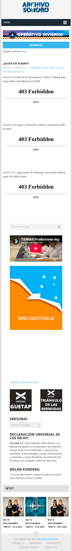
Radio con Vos (56, 67)
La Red (44, 67)
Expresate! (53, 543)
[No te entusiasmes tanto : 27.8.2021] (13, 506)
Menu (6, 22)
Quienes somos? (29, 547)
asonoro (7, 67)
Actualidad (35, 67)
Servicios (51, 547)
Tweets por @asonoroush (23, 382)
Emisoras (36, 543)
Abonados (36, 45)
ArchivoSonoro (47, 539)
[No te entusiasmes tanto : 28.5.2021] (58, 506)
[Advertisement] (36, 352)
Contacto (18, 543)
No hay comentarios (13, 71)
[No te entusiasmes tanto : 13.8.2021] (35, 506)
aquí (24, 51)
